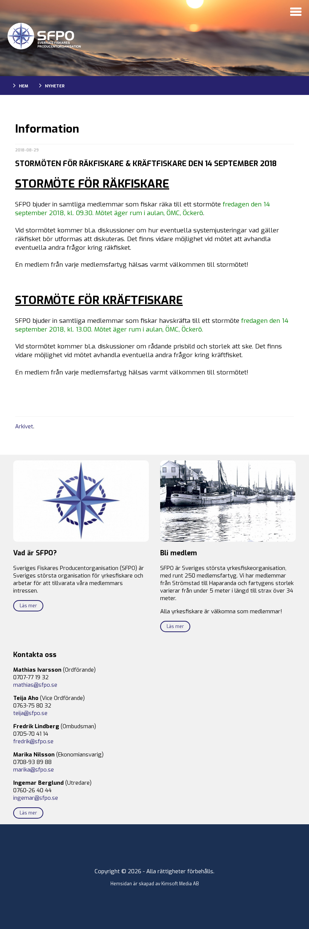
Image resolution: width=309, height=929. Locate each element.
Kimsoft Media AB (180, 884)
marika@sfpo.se (33, 769)
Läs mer (28, 606)
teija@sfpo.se (30, 713)
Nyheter (54, 86)
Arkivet (24, 426)
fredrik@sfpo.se (33, 741)
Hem (23, 86)
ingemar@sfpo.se (35, 798)
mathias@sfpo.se (35, 685)
